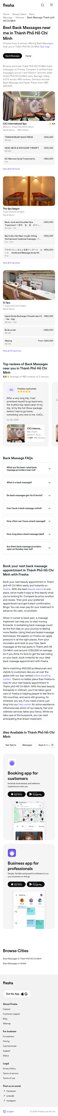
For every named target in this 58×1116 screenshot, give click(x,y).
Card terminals (10, 1046)
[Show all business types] (52, 745)
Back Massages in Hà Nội (14, 963)
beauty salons (35, 589)
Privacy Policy (9, 1068)
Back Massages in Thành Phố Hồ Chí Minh (22, 958)
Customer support (11, 1014)
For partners (8, 1036)
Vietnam (19, 17)
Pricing (6, 1041)
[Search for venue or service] (42, 5)
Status (6, 1055)
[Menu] (51, 5)
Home (6, 14)
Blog (5, 1018)
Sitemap (7, 1023)
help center (24, 704)
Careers (6, 1009)
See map (45, 46)
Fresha (6, 589)
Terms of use (9, 1078)
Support (6, 1051)
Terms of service (10, 1073)
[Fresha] (8, 5)
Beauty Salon (19, 14)
